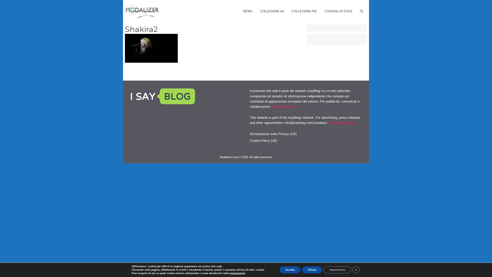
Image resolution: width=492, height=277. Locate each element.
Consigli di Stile (338, 11)
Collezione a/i (272, 11)
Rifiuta (312, 270)
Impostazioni (337, 270)
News (247, 11)
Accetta (290, 270)
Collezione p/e (304, 11)
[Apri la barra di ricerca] (361, 11)
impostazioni (237, 273)
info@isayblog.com (285, 106)
